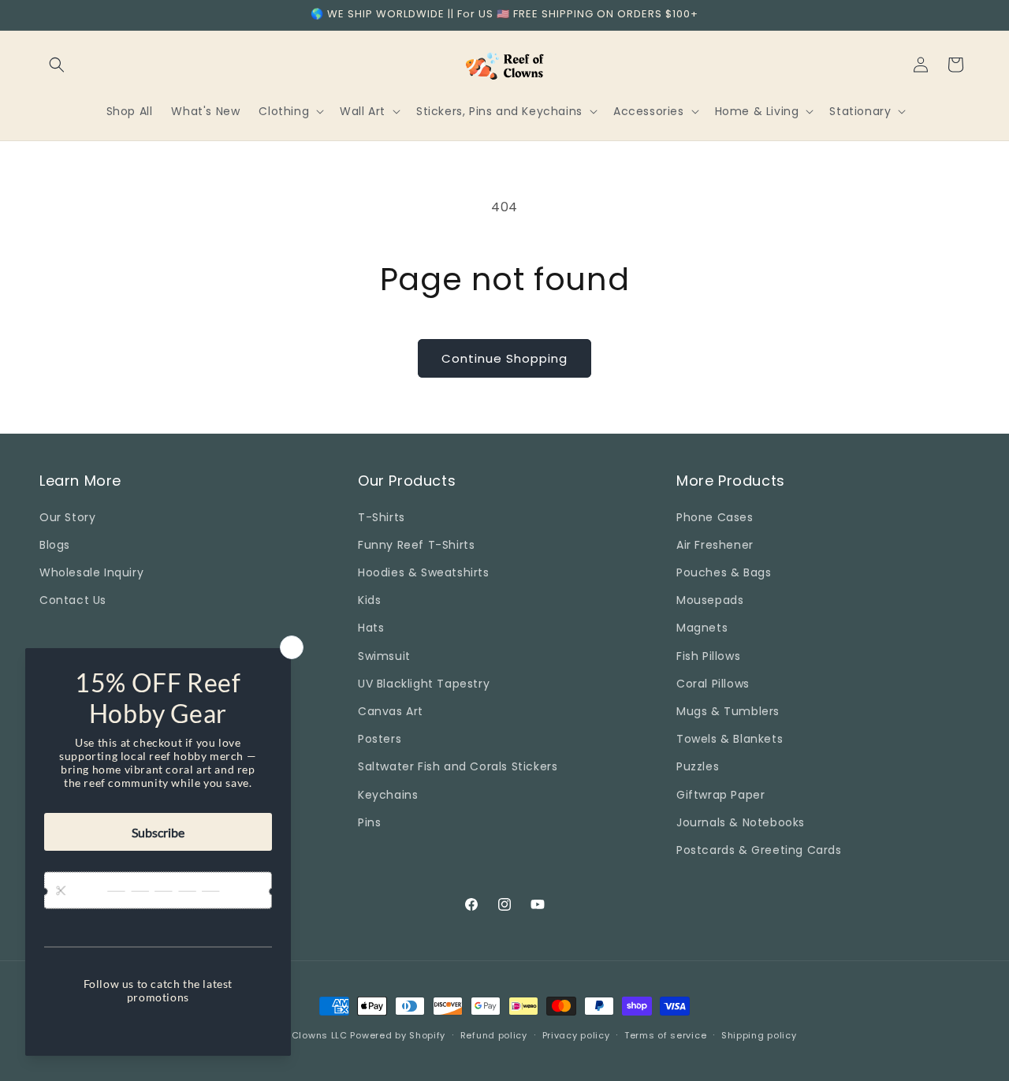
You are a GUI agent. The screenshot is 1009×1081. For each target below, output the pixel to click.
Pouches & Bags (723, 572)
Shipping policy (759, 1034)
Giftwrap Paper (720, 794)
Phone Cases (715, 516)
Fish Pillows (708, 655)
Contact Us (72, 600)
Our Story (67, 516)
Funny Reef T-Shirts (416, 544)
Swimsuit (384, 655)
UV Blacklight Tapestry (424, 683)
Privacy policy (576, 1034)
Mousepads (709, 600)
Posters (379, 739)
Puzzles (697, 766)
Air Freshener (715, 544)
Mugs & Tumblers (728, 710)
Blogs (54, 544)
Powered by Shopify (397, 1035)
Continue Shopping (504, 358)
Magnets (702, 628)
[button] (56, 64)
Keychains (388, 794)
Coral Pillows (713, 683)
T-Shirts (381, 516)
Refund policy (493, 1034)
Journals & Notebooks (740, 821)
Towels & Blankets (729, 739)
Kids (369, 600)
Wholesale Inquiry (91, 572)
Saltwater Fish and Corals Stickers (457, 766)
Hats (371, 628)
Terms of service (665, 1034)
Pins (369, 821)
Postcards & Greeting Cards (759, 849)
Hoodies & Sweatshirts (424, 572)
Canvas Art (390, 710)
